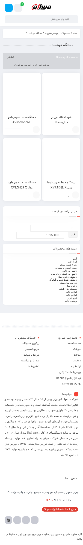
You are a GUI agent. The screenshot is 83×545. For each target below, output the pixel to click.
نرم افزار (72, 297)
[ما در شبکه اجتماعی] (9, 8)
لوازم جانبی (71, 291)
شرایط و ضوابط (31, 355)
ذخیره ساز (71, 285)
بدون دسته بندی (68, 264)
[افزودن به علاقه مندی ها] (68, 129)
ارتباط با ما (75, 367)
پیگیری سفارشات (30, 343)
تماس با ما (33, 367)
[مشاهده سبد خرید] (18, 8)
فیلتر (73, 234)
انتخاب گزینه (75, 129)
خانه (75, 34)
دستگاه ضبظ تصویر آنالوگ (63, 279)
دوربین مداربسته (68, 282)
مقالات (77, 355)
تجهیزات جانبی (69, 270)
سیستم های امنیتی (67, 288)
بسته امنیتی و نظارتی (66, 267)
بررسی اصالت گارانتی (70, 372)
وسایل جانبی (70, 300)
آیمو (75, 258)
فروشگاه (77, 349)
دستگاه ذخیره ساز (67, 276)
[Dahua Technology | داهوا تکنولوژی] (41, 8)
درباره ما (77, 361)
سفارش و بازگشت (30, 361)
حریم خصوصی (32, 349)
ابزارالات (72, 261)
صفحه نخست (74, 343)
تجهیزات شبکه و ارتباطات (63, 273)
